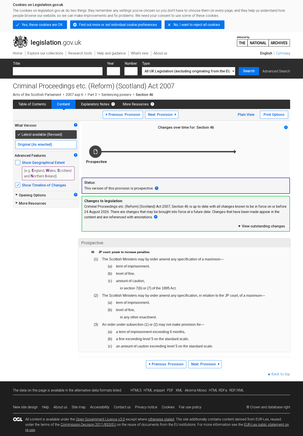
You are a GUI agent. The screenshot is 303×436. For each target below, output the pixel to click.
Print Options (274, 114)
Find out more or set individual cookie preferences (118, 25)
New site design (25, 407)
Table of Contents (32, 104)
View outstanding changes (261, 226)
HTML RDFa (218, 390)
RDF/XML (236, 390)
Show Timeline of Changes (44, 185)
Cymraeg (283, 53)
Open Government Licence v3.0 (100, 419)
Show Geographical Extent (43, 163)
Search (249, 71)
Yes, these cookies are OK (42, 25)
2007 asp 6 (74, 95)
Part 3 (92, 95)
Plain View (246, 114)
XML (179, 390)
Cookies (168, 407)
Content (63, 104)
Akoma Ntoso (196, 390)
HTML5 (136, 390)
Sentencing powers (116, 95)
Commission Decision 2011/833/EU (88, 424)
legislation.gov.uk (49, 37)
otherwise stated (161, 419)
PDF (170, 390)
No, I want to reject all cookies (196, 25)
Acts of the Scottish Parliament (37, 95)
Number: (131, 63)
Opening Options (30, 195)
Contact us (122, 407)
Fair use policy (190, 407)
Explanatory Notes (95, 104)
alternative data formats (93, 390)
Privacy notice (146, 407)
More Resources (136, 104)
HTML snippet (154, 390)
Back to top (281, 374)
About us (60, 407)
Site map (79, 407)
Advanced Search (276, 71)
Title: (17, 63)
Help (45, 407)
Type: (146, 63)
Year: (110, 63)
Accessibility (99, 407)
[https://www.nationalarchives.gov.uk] (263, 39)
